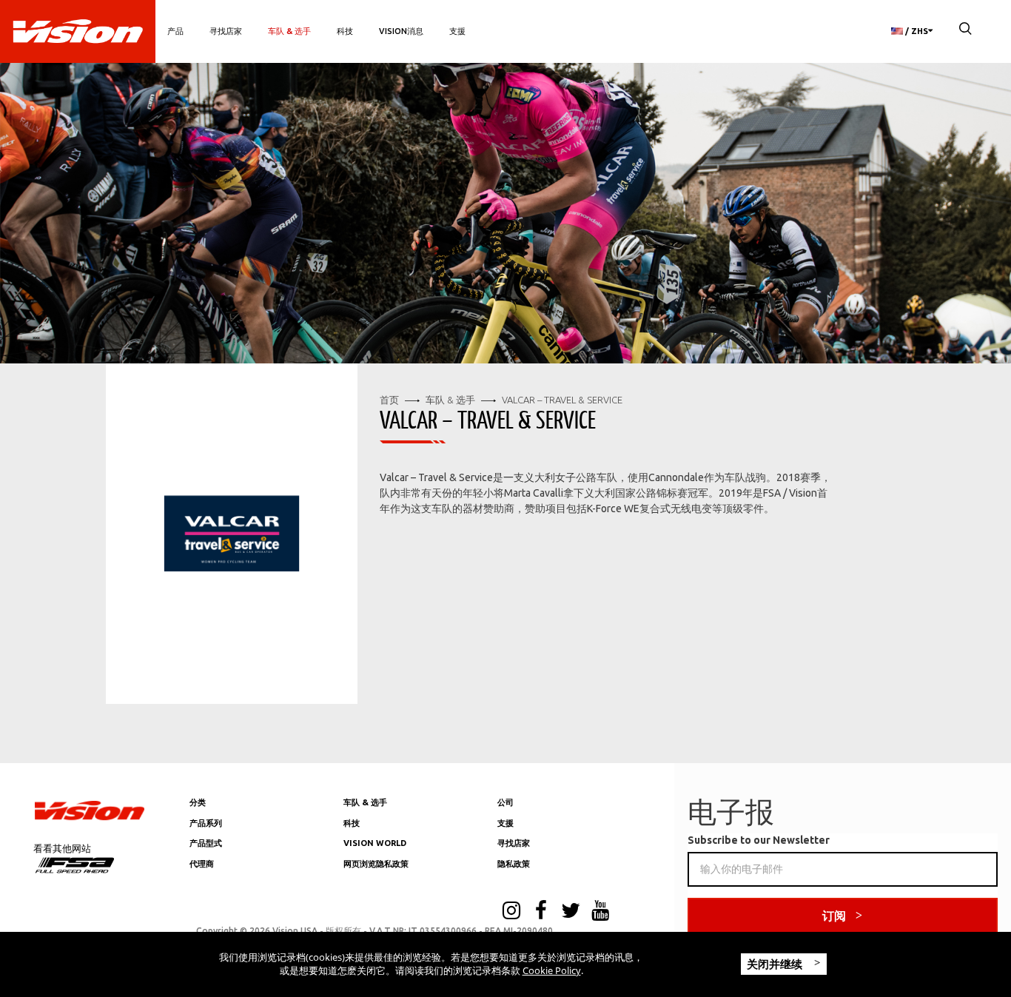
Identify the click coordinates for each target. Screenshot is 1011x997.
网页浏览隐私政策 (376, 863)
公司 (505, 802)
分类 (197, 802)
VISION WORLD (374, 843)
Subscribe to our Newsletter (759, 840)
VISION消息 (401, 31)
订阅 (834, 915)
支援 (457, 31)
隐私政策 (513, 863)
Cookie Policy (552, 970)
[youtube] (600, 912)
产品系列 (205, 823)
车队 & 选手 (289, 31)
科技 (345, 31)
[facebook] (541, 912)
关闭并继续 (776, 963)
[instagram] (511, 912)
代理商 (201, 863)
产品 (175, 31)
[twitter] (570, 912)
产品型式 (205, 843)
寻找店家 (225, 31)
